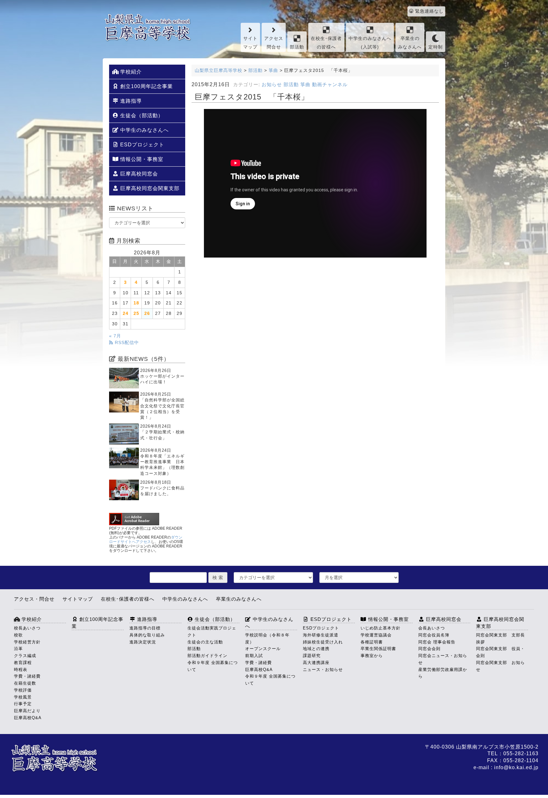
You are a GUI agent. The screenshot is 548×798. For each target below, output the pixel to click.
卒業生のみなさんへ (410, 42)
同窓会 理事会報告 (436, 642)
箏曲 (305, 84)
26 (147, 313)
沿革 (18, 648)
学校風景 (23, 697)
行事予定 (23, 703)
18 (136, 303)
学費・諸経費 (27, 676)
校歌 (18, 635)
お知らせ (272, 84)
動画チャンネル (330, 84)
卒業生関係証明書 (378, 648)
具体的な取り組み (147, 635)
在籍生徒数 (25, 683)
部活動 (297, 47)
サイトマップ (250, 42)
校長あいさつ (27, 628)
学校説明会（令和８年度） (267, 638)
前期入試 (254, 655)
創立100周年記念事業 (146, 86)
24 (125, 313)
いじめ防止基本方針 (381, 628)
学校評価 (23, 690)
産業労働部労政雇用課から (442, 673)
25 (136, 313)
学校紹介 (130, 71)
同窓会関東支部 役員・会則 (500, 652)
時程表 (20, 669)
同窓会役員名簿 (433, 635)
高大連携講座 (316, 662)
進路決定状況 (142, 642)
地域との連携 (316, 648)
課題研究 (312, 655)
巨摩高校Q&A (28, 717)
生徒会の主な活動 (205, 642)
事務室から (372, 655)
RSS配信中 (126, 342)
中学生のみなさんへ (144, 130)
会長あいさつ (431, 628)
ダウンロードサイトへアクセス (145, 539)
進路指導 (130, 101)
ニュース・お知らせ (323, 669)
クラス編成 (25, 655)
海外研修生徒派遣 (320, 635)
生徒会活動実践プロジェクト (211, 631)
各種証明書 (372, 642)
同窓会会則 (429, 648)
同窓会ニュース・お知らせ (442, 659)
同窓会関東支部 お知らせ (500, 666)
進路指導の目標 (144, 628)
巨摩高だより (27, 710)
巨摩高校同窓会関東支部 (149, 188)
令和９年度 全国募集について (212, 666)
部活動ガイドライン (207, 655)
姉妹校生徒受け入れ (323, 642)
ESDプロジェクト (141, 144)
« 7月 (115, 336)
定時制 (435, 47)
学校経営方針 (27, 642)
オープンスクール (263, 648)
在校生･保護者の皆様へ (326, 42)
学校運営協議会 (376, 635)
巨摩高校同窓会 (138, 173)
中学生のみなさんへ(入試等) (370, 42)
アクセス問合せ (273, 42)
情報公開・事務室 (141, 159)
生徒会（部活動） (141, 115)
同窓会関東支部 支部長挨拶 (500, 638)
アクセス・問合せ (34, 599)
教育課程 (23, 662)
